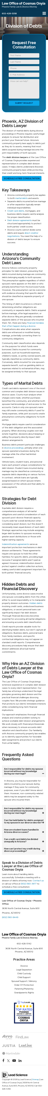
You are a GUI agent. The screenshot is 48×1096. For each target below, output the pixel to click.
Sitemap (35, 1079)
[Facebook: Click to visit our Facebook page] (3, 1060)
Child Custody (24, 973)
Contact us (38, 880)
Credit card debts (15, 211)
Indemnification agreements (15, 544)
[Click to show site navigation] (44, 13)
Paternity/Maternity (24, 989)
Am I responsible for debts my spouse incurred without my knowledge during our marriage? (23, 771)
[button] (9, 13)
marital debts (21, 198)
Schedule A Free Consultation (22, 178)
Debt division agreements (19, 220)
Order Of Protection (24, 985)
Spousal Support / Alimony (24, 981)
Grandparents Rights (24, 992)
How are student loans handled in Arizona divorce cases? (21, 830)
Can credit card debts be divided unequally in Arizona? (21, 840)
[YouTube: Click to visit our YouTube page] (14, 1060)
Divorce (24, 966)
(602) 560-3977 (29, 883)
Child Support (24, 977)
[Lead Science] (14, 1074)
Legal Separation (24, 969)
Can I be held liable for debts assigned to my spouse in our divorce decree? (23, 821)
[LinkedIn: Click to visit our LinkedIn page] (20, 1060)
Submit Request (24, 103)
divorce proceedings (14, 448)
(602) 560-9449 (10, 917)
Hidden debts (35, 603)
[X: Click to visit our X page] (8, 1060)
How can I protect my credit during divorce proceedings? (22, 849)
